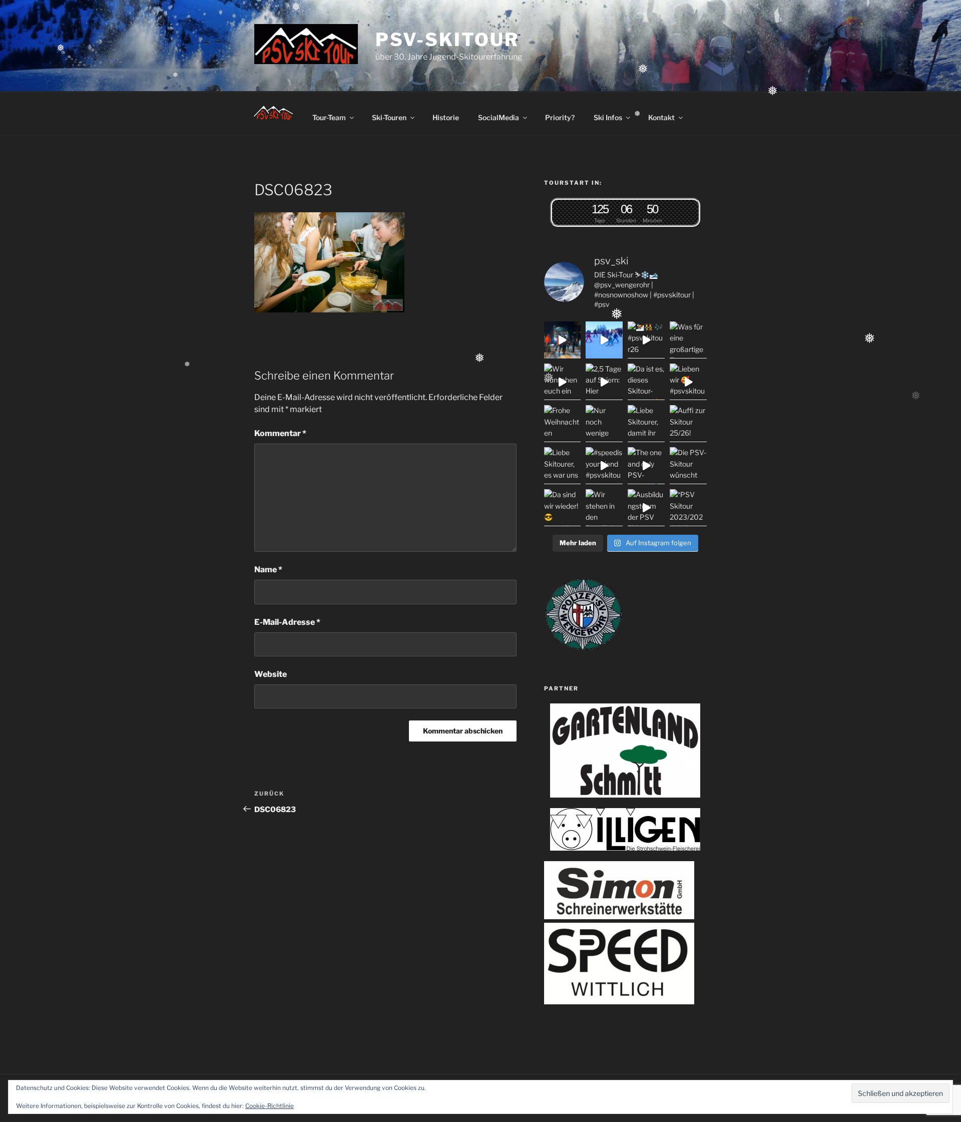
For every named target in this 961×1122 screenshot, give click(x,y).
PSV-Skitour (447, 40)
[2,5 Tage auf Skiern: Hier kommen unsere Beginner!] (604, 382)
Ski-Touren (389, 117)
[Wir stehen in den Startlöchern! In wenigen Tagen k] (604, 507)
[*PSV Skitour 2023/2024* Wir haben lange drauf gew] (688, 507)
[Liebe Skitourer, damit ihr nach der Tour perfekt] (646, 423)
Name (268, 569)
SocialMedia (498, 117)
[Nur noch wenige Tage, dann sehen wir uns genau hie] (604, 423)
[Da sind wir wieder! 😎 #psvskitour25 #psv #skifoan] (562, 507)
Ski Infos (608, 117)
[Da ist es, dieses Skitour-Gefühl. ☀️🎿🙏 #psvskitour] (646, 382)
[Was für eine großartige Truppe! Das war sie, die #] (688, 339)
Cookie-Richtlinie (269, 1105)
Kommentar (280, 433)
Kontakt (661, 117)
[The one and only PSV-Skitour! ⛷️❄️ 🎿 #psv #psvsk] (646, 465)
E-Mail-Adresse (287, 622)
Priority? (560, 117)
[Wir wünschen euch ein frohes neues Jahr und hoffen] (562, 382)
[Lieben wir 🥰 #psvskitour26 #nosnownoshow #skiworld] (688, 382)
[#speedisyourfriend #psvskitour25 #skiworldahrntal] (604, 465)
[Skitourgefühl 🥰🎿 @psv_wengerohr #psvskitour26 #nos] (562, 339)
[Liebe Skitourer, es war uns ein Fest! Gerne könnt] (562, 465)
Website (270, 674)
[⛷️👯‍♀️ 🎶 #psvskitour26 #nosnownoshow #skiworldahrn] (646, 339)
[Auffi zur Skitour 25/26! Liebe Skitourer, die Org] (688, 423)
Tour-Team (329, 117)
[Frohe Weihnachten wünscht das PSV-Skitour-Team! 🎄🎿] (562, 423)
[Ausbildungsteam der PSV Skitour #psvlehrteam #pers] (646, 507)
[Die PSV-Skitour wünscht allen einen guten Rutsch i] (688, 465)
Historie (445, 117)
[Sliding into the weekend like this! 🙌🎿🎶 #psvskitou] (604, 339)
